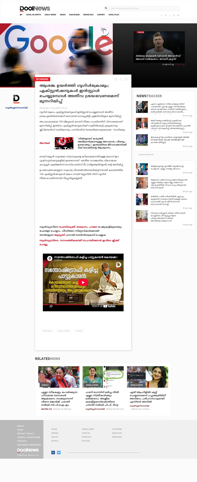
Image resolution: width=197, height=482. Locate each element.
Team (20, 429)
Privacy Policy (25, 433)
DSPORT (101, 14)
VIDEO (62, 14)
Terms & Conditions (28, 437)
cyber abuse (47, 331)
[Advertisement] (83, 210)
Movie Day (117, 433)
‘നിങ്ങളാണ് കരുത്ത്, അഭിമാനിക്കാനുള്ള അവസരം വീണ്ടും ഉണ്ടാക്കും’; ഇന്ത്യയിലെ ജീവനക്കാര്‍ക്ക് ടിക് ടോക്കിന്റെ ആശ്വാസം (102, 143)
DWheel (55, 433)
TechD (54, 429)
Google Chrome (63, 331)
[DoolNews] (33, 8)
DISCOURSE (74, 14)
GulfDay (86, 441)
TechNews (79, 331)
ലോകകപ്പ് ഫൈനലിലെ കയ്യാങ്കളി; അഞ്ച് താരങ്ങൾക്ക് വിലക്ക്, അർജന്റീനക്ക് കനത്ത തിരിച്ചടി (170, 140)
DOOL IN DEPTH (33, 14)
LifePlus (86, 433)
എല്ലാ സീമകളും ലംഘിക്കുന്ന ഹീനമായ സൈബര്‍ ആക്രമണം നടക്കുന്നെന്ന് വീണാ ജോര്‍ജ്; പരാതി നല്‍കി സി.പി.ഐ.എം (59, 399)
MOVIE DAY (88, 14)
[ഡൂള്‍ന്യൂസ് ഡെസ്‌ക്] (16, 98)
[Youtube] (178, 15)
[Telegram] (174, 15)
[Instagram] (170, 15)
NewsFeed (117, 437)
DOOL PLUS (114, 14)
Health (54, 437)
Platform (117, 429)
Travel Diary (88, 429)
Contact (22, 441)
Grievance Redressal (29, 444)
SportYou (86, 437)
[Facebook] (161, 15)
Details (54, 441)
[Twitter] (165, 15)
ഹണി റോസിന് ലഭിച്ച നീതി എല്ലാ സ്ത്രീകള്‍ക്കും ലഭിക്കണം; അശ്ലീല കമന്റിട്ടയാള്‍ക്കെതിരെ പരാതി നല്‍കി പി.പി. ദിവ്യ (102, 399)
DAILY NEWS (50, 14)
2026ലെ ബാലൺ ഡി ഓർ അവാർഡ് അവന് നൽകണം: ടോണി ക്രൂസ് (158, 58)
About (21, 426)
